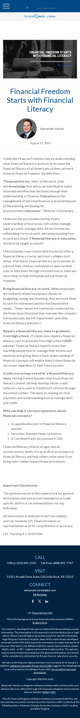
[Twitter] (39, 601)
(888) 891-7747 (63, 563)
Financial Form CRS (42, 612)
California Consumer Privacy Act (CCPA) (30, 665)
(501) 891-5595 (26, 563)
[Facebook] (32, 601)
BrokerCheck (40, 622)
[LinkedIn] (46, 601)
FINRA (45, 692)
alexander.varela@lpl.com (40, 590)
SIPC (53, 692)
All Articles (40, 594)
